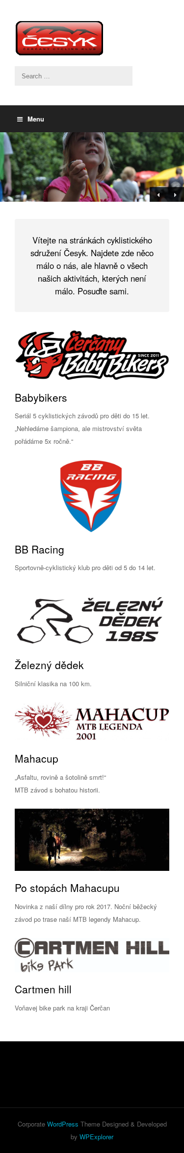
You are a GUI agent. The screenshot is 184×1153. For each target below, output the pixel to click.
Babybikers (41, 397)
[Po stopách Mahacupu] (92, 840)
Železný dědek (49, 664)
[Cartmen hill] (92, 955)
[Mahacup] (92, 722)
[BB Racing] (92, 496)
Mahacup (36, 758)
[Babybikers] (92, 355)
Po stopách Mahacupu (67, 887)
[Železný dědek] (92, 617)
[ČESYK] (92, 38)
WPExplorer (96, 1136)
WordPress (63, 1124)
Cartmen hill (43, 989)
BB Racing (39, 549)
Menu (35, 118)
